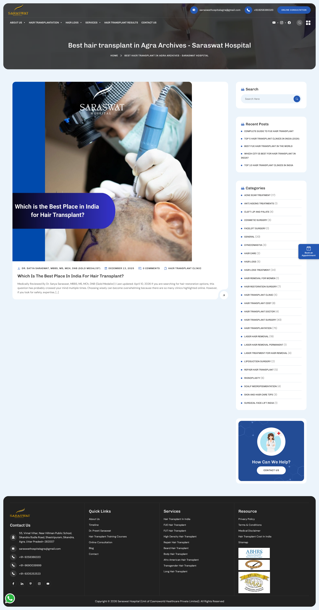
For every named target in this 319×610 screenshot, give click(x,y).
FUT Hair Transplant (175, 530)
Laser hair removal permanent (263, 344)
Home (114, 55)
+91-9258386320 (30, 557)
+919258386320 (263, 9)
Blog (91, 548)
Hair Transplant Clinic (184, 268)
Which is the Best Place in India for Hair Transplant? (70, 275)
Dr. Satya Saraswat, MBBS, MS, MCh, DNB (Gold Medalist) (61, 268)
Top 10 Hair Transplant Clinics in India (268, 165)
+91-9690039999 (30, 565)
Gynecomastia (253, 245)
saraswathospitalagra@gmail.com (220, 9)
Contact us (149, 22)
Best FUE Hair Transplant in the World (268, 146)
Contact (94, 554)
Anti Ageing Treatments (259, 203)
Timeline (94, 525)
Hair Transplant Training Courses (108, 536)
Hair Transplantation (44, 22)
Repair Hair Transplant (259, 369)
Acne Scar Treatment (257, 195)
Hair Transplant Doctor (259, 311)
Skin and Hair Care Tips (258, 394)
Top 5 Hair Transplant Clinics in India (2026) (271, 138)
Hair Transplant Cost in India (254, 536)
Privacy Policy (246, 519)
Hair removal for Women (259, 278)
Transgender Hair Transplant (180, 565)
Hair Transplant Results (121, 22)
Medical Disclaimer (249, 530)
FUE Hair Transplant (175, 525)
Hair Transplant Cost (257, 303)
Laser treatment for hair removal (265, 353)
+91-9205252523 (30, 573)
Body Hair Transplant (176, 554)
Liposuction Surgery (257, 361)
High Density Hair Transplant (180, 536)
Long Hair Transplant (175, 571)
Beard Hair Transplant (176, 548)
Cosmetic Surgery (255, 220)
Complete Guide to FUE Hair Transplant (269, 131)
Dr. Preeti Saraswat (100, 530)
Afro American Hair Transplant (181, 559)
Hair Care (250, 253)
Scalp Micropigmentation (260, 386)
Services (91, 22)
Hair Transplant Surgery (260, 319)
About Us (16, 22)
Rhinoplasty (252, 378)
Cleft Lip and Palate (256, 211)
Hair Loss (72, 22)
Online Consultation (100, 542)
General (249, 236)
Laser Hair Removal (256, 336)
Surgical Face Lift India (259, 403)
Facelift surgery (255, 228)
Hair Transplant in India (177, 519)
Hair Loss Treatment (257, 270)
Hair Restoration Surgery (260, 286)
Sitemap (243, 542)
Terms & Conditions (250, 525)
